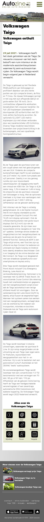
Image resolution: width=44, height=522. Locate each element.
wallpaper (32, 503)
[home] (37, 513)
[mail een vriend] (22, 417)
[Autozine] (22, 4)
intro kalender (22, 500)
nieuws (21, 503)
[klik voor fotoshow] (22, 160)
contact (8, 500)
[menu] (39, 4)
